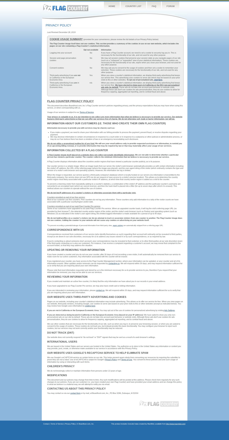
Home (112, 6)
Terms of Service (57, 424)
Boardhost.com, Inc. (86, 424)
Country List (133, 6)
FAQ (154, 6)
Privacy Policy (70, 424)
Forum (171, 6)
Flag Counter (65, 7)
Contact (46, 424)
